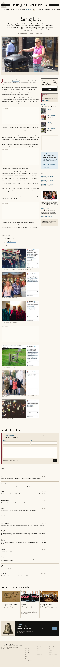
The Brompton (15, 81)
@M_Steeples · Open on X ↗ (46, 216)
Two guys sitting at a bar (9, 604)
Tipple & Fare (29, 9)
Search (50, 89)
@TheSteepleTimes (11, 238)
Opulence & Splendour (20, 9)
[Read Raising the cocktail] (49, 596)
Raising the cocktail (46, 604)
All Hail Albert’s (45, 177)
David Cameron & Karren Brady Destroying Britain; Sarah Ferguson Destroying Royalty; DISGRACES (49, 203)
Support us (16, 650)
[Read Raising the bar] (43, 117)
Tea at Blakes (49, 130)
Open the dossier (46, 167)
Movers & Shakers (5, 9)
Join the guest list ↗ (46, 100)
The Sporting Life (39, 9)
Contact (27, 654)
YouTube (3, 650)
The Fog (12, 9)
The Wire (53, 9)
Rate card (39, 650)
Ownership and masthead (30, 652)
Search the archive (28, 658)
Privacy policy (51, 646)
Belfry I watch (40, 648)
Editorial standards (29, 648)
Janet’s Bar (6, 79)
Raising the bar (50, 117)
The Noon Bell (10, 650)
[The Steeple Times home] (30, 5)
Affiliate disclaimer (52, 658)
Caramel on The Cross (46, 185)
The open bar (44, 181)
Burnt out (24, 604)
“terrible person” (27, 91)
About (26, 646)
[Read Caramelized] (43, 111)
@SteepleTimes (9, 245)
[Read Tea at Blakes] (43, 130)
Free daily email (5, 5)
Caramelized (49, 110)
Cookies (50, 652)
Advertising (39, 646)
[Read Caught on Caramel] (43, 124)
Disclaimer (51, 656)
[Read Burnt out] (30, 596)
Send (55, 460)
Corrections (27, 650)
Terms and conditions (53, 654)
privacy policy (15, 460)
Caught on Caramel (51, 123)
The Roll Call (47, 9)
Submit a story (28, 656)
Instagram (34, 101)
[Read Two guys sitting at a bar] (11, 596)
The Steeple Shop (28, 660)
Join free (54, 629)
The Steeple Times (23, 33)
